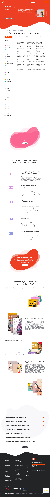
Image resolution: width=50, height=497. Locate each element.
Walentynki (8, 113)
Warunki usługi (31, 493)
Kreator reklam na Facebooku (8, 480)
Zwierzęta (8, 90)
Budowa (8, 54)
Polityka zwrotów (43, 493)
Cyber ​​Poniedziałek (10, 61)
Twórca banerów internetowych (9, 472)
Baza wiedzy (27, 471)
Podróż (8, 108)
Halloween (8, 79)
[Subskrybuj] (44, 464)
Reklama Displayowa (8, 36)
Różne (8, 88)
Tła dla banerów (17, 466)
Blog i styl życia (9, 49)
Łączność (27, 461)
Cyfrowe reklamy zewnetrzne (18, 470)
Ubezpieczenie (9, 81)
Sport (8, 104)
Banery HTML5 (17, 469)
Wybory (8, 70)
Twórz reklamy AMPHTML (18, 461)
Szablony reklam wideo (29, 36)
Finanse (8, 74)
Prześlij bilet (27, 475)
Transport (8, 106)
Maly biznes (6, 464)
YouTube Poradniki (28, 472)
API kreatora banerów (17, 474)
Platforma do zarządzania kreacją (9, 481)
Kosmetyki (8, 56)
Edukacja (8, 65)
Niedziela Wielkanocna (10, 63)
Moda (8, 72)
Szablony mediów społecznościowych (18, 36)
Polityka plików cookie (8, 494)
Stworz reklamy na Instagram (18, 479)
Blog (26, 470)
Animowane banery (17, 460)
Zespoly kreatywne (7, 465)
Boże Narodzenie (9, 58)
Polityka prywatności (36, 493)
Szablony (27, 467)
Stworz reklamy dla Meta (18, 473)
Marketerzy (6, 461)
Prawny (8, 83)
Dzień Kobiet (9, 115)
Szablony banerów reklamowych (19, 465)
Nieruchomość (9, 95)
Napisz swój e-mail (34, 465)
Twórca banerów (7, 471)
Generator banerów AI (17, 475)
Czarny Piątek (9, 47)
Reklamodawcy (7, 466)
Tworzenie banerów (7, 475)
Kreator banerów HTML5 (8, 479)
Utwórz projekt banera (7, 476)
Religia (8, 97)
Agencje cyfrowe (7, 460)
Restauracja (8, 99)
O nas (26, 460)
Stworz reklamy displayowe (18, 478)
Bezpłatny (8, 45)
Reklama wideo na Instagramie (19, 464)
